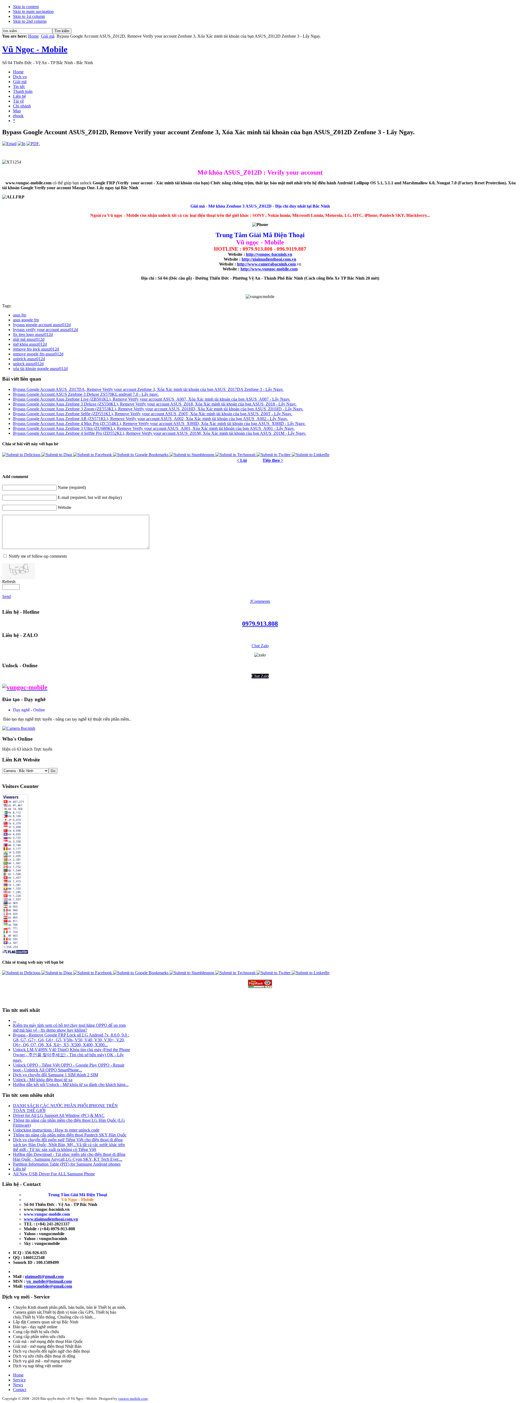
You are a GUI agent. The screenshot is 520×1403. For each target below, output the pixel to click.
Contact (19, 1389)
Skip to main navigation (33, 11)
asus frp (19, 315)
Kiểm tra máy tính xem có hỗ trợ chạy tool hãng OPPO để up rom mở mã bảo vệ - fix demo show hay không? (69, 1027)
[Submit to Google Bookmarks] (141, 454)
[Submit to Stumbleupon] (192, 454)
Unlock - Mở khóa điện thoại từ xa (42, 1079)
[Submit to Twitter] (274, 454)
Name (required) (72, 487)
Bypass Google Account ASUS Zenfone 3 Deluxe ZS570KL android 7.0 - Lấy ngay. (86, 394)
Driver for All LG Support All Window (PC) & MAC (59, 1115)
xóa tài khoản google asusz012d (40, 368)
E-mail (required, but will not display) (90, 497)
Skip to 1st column (29, 16)
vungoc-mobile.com (133, 1399)
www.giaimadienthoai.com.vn (51, 1219)
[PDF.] (33, 143)
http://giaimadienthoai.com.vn (269, 259)
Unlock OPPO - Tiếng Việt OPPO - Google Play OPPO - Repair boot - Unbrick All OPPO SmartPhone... (68, 1067)
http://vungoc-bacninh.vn (269, 254)
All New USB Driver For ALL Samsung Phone (54, 1174)
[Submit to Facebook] (93, 454)
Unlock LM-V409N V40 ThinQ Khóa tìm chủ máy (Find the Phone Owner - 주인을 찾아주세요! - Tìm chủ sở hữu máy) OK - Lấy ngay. (71, 1054)
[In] (21, 143)
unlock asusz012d (28, 363)
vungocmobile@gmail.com (48, 1286)
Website (64, 507)
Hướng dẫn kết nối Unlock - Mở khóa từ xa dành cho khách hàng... (71, 1084)
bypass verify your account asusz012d (45, 329)
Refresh (8, 581)
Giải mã (47, 36)
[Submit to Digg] (57, 454)
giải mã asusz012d (28, 339)
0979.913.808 (260, 623)
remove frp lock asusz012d (36, 349)
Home (33, 36)
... (14, 1020)
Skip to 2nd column (30, 21)
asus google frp (26, 320)
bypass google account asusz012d (42, 324)
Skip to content (26, 6)
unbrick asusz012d (29, 359)
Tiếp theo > (272, 460)
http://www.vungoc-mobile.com (269, 269)
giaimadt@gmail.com (44, 1276)
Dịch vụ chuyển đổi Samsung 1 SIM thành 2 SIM (55, 1074)
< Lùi (242, 460)
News (18, 1384)
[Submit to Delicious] (21, 454)
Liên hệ (19, 1169)
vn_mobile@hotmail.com (49, 1281)
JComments (260, 601)
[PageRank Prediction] (260, 984)
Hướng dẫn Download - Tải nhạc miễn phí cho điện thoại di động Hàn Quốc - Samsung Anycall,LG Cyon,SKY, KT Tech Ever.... (69, 1157)
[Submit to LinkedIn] (310, 454)
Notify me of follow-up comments (38, 556)
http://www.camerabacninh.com (266, 264)
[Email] (9, 143)
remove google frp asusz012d (38, 354)
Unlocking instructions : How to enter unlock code (56, 1130)
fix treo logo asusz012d (33, 334)
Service (19, 1380)
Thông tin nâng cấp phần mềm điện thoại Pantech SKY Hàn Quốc (69, 1135)
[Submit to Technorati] (235, 454)
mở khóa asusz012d (30, 344)
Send (6, 596)
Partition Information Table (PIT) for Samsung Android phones (67, 1164)
